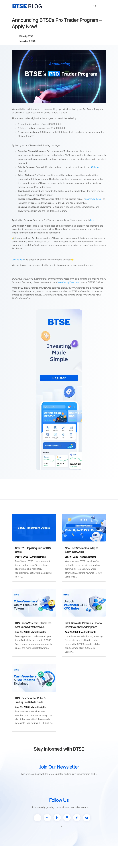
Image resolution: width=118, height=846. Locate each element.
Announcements (38, 556)
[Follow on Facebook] (77, 817)
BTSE (30, 36)
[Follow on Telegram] (47, 817)
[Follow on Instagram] (67, 817)
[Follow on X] (37, 817)
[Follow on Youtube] (86, 817)
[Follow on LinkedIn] (57, 817)
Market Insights (38, 632)
